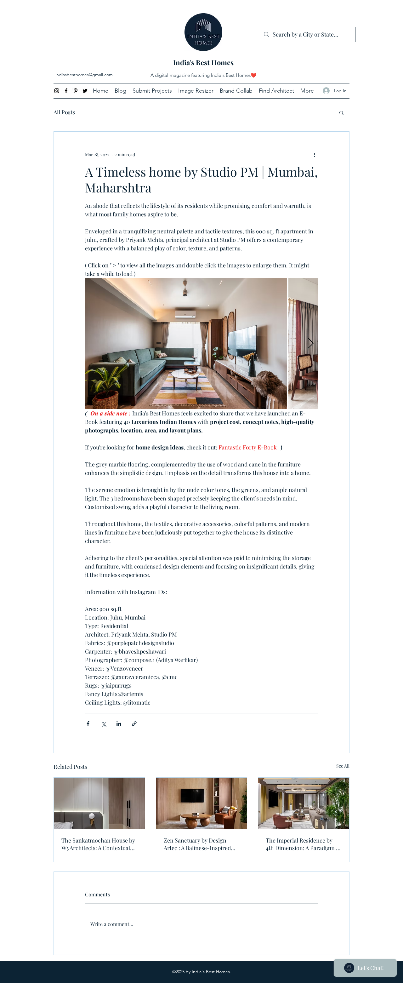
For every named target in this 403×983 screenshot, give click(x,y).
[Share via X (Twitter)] (103, 724)
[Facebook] (66, 91)
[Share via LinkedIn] (119, 724)
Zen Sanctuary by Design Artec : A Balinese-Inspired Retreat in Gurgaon (197, 844)
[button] (341, 112)
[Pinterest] (75, 91)
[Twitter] (85, 91)
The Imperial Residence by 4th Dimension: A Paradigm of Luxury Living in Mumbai (303, 844)
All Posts (64, 112)
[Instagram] (57, 91)
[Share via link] (134, 724)
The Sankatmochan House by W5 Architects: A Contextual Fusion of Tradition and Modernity (98, 844)
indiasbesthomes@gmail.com (84, 74)
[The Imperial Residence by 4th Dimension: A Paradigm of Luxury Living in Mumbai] (303, 803)
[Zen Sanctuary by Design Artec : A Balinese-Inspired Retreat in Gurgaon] (201, 803)
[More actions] (314, 154)
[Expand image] (186, 343)
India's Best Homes (203, 62)
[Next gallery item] (310, 344)
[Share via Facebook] (88, 724)
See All (342, 766)
